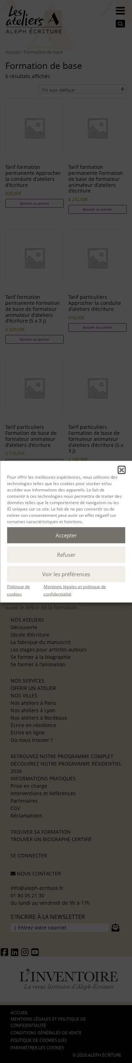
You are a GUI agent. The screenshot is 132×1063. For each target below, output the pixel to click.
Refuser (66, 554)
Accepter (66, 535)
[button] (121, 469)
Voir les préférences (66, 574)
